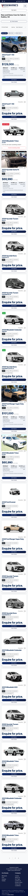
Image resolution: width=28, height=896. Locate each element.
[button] (25, 6)
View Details (14, 82)
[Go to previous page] (9, 858)
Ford (3, 877)
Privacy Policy (18, 882)
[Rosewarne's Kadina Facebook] (3, 1)
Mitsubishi (4, 875)
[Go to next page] (18, 858)
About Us (17, 877)
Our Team (17, 879)
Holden (3, 880)
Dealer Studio (10, 894)
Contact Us (18, 880)
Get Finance (14, 79)
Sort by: (13, 27)
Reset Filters (4, 33)
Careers (17, 875)
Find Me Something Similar (14, 147)
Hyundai (4, 879)
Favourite (20, 52)
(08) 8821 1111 (21, 1)
